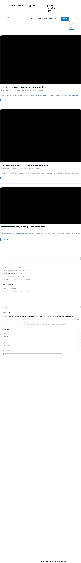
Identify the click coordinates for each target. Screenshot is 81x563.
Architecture (33, 324)
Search (79, 258)
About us (51, 18)
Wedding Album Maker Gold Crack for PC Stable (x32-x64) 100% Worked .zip (18, 279)
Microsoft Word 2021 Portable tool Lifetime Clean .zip (14, 273)
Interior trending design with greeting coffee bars (18, 294)
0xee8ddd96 (27, 324)
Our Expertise (38, 18)
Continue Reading (5, 99)
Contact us (57, 18)
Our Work (45, 18)
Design (30, 90)
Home (31, 18)
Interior (23, 90)
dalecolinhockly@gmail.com (6, 90)
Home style (34, 90)
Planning (62, 324)
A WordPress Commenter (8, 288)
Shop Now (65, 18)
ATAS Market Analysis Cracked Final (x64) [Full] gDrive (14, 276)
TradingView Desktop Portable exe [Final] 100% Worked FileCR (15, 267)
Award (38, 324)
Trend (33, 229)
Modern (26, 90)
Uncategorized (6, 345)
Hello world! (16, 288)
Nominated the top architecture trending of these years (19, 291)
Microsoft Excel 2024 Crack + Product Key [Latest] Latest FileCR (15, 270)
